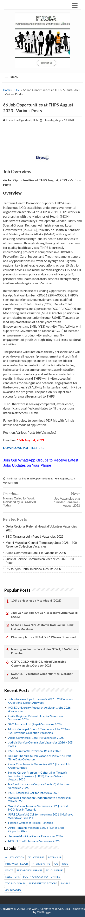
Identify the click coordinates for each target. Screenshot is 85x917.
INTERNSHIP (54, 857)
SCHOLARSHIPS (54, 870)
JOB (56, 863)
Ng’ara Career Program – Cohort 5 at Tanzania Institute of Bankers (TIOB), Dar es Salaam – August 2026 (37, 776)
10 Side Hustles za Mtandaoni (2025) (36, 600)
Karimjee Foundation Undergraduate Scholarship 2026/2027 (39, 799)
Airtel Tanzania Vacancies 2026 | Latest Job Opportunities (36, 829)
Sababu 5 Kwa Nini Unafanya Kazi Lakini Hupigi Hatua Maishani (42, 627)
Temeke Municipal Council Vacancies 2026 (35, 836)
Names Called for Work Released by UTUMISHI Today (19, 502)
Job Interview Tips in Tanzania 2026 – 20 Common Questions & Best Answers (40, 700)
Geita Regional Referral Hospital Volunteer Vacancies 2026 (35, 717)
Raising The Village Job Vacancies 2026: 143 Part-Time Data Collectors (40, 757)
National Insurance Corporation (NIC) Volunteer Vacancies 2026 (39, 786)
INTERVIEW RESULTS (16, 863)
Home (7, 90)
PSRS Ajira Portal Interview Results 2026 (33, 569)
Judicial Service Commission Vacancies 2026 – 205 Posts (40, 744)
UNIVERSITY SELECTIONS (43, 883)
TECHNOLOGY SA (15, 883)
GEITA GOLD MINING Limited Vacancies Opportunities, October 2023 (38, 663)
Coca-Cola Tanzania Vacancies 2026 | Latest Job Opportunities (39, 765)
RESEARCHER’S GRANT (29, 870)
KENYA (9, 870)
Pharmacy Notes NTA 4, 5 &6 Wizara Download (43, 637)
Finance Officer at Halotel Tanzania (30, 822)
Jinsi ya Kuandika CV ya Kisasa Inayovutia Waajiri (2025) (44, 614)
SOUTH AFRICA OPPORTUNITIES (41, 876)
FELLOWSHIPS (36, 857)
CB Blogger (44, 912)
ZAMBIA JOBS (13, 889)
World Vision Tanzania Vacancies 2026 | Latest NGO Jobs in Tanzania (38, 807)
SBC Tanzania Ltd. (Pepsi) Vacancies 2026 (34, 536)
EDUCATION (17, 857)
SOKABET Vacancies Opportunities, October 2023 (42, 676)
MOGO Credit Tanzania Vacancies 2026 (33, 841)
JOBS (16, 90)
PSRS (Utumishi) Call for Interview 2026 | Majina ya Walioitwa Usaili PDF (40, 816)
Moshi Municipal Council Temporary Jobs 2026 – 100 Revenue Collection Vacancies (41, 544)
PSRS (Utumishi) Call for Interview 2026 (33, 792)
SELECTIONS (12, 876)
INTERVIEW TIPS (41, 863)
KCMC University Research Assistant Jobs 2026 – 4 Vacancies (40, 709)
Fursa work (31, 908)
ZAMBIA (65, 883)
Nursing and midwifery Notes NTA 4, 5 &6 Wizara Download (44, 651)
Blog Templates (75, 908)
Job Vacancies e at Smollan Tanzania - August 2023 (67, 502)
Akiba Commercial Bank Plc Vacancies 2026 (36, 553)
